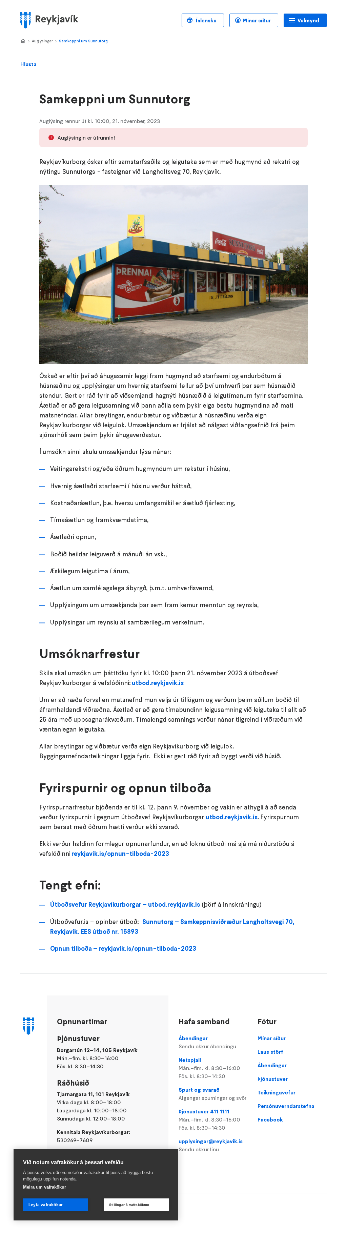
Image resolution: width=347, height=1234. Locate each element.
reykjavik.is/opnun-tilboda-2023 (120, 854)
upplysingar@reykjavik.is (211, 1145)
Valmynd (308, 20)
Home (23, 41)
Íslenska (206, 20)
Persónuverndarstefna (286, 1106)
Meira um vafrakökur (44, 1187)
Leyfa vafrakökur (45, 1204)
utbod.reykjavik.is (158, 683)
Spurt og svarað (212, 1093)
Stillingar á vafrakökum (129, 1205)
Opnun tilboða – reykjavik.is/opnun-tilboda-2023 (123, 948)
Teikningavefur (276, 1092)
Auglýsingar (42, 40)
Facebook (270, 1119)
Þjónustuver (273, 1078)
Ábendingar (207, 1042)
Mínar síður (257, 20)
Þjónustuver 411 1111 (209, 1119)
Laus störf (270, 1051)
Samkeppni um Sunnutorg (83, 40)
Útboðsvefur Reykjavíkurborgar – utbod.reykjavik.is (125, 904)
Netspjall (209, 1067)
